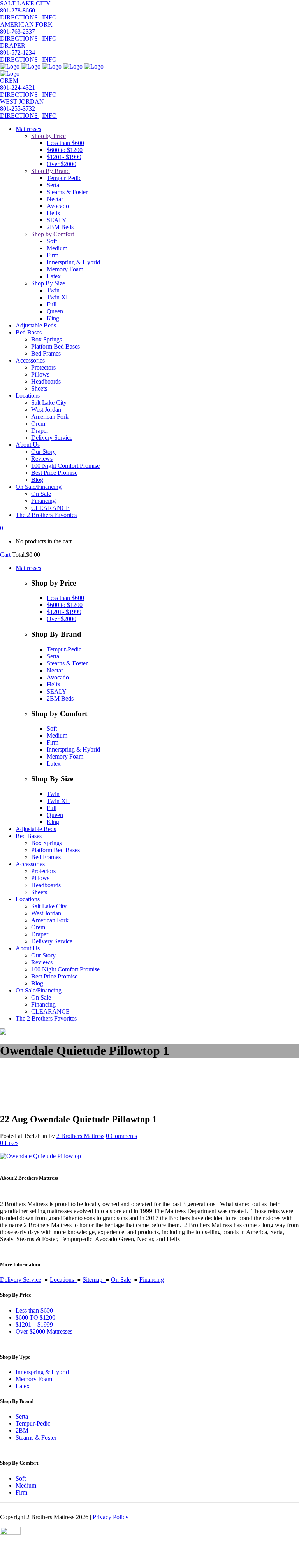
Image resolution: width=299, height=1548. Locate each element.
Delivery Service (20, 1279)
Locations (63, 1279)
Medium (26, 1485)
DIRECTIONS (19, 17)
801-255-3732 (17, 108)
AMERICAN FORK (26, 24)
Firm (21, 1492)
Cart (6, 554)
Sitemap (94, 1279)
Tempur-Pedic (33, 1423)
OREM (9, 80)
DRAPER (12, 45)
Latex (23, 1386)
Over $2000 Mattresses (44, 1331)
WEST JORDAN (22, 101)
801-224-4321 (17, 87)
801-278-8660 (17, 10)
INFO (49, 17)
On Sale (121, 1279)
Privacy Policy (110, 1517)
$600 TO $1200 (35, 1317)
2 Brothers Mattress (80, 1135)
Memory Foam (34, 1379)
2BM (22, 1430)
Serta (22, 1416)
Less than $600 (34, 1310)
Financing (151, 1279)
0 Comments (121, 1135)
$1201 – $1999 (34, 1324)
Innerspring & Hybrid (42, 1372)
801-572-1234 (17, 52)
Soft (21, 1478)
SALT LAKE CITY (25, 3)
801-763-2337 (17, 31)
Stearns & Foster (36, 1437)
